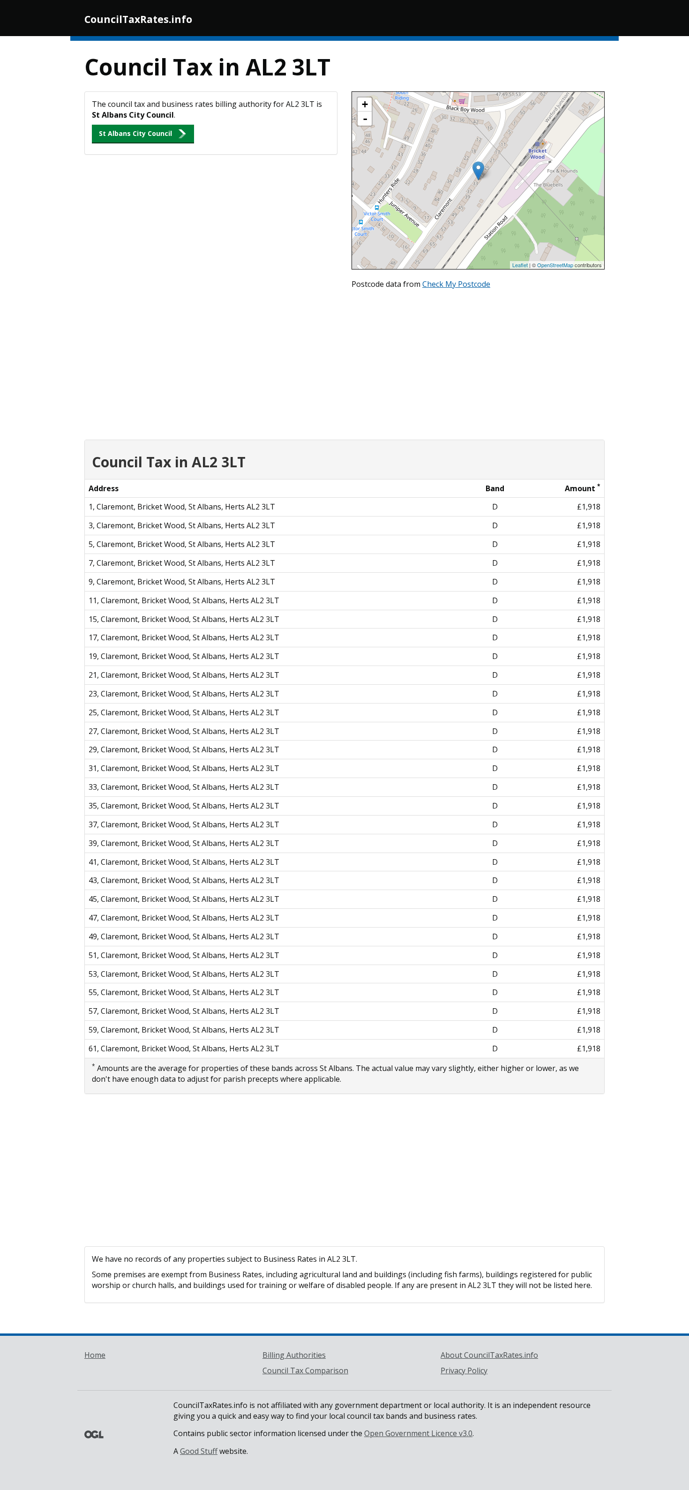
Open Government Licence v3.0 (418, 1433)
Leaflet (520, 265)
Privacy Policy (464, 1370)
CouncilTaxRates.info (138, 19)
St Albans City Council (135, 133)
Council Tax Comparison (305, 1370)
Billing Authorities (294, 1355)
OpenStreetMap (555, 265)
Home (94, 1355)
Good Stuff (198, 1451)
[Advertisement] (344, 362)
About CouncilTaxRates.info (489, 1355)
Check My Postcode (456, 284)
